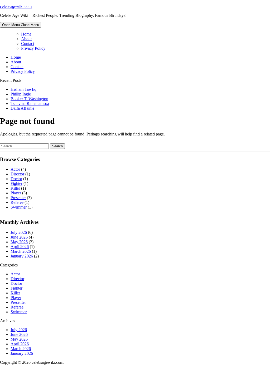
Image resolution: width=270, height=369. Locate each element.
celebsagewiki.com (16, 6)
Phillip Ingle (21, 94)
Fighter (16, 183)
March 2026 (21, 251)
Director (17, 174)
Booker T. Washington (29, 99)
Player (16, 193)
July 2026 (19, 232)
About (26, 39)
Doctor (16, 178)
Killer (15, 188)
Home (26, 34)
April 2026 (20, 246)
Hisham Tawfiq (23, 89)
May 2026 (19, 242)
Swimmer (19, 207)
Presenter (18, 197)
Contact (27, 43)
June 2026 (19, 237)
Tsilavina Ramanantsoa (30, 103)
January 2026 (22, 256)
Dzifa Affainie (22, 108)
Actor (15, 169)
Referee (17, 202)
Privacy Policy (33, 48)
